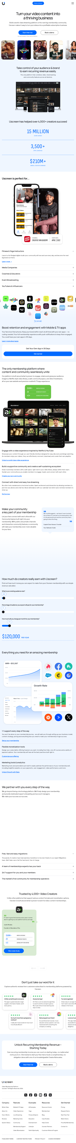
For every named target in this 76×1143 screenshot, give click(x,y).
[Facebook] (30, 1094)
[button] (42, 968)
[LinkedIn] (50, 1094)
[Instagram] (35, 1094)
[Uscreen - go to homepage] (3, 3)
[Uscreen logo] (7, 1082)
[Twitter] (25, 1094)
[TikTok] (45, 1094)
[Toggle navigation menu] (72, 3)
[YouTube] (40, 1094)
